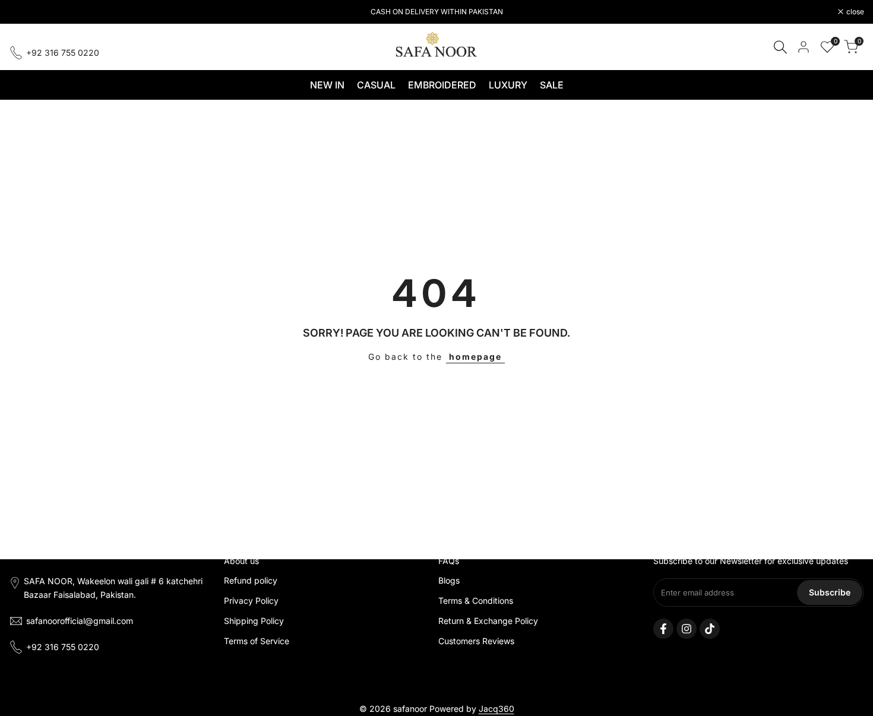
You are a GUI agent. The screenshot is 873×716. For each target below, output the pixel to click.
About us (241, 561)
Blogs (449, 580)
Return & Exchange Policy (488, 621)
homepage (475, 356)
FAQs (448, 561)
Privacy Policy (251, 600)
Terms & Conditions (475, 600)
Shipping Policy (254, 621)
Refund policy (250, 580)
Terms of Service (256, 641)
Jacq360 (496, 709)
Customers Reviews (476, 641)
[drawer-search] (780, 47)
